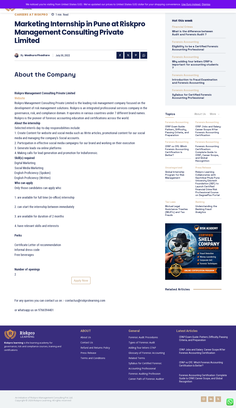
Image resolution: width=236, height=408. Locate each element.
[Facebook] (119, 55)
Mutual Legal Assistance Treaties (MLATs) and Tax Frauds (176, 210)
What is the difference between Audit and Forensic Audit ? (192, 33)
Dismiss (206, 4)
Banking (200, 202)
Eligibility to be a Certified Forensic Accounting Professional (195, 48)
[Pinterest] (135, 55)
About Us (200, 114)
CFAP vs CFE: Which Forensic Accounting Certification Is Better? (177, 150)
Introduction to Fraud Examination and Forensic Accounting (194, 81)
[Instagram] (203, 399)
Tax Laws (170, 202)
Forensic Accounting (185, 42)
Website (20, 98)
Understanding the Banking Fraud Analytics (206, 209)
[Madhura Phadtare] (18, 55)
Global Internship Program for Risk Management (174, 174)
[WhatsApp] (143, 55)
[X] (127, 55)
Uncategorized (173, 167)
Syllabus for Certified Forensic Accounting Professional (192, 96)
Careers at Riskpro (31, 14)
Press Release (203, 167)
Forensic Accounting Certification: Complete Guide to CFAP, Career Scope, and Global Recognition (207, 153)
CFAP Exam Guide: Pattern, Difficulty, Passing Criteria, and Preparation (177, 131)
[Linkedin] (211, 399)
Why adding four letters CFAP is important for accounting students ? (195, 64)
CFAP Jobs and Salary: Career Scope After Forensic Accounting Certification (208, 131)
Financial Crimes (182, 26)
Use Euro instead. (191, 4)
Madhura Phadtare (37, 55)
